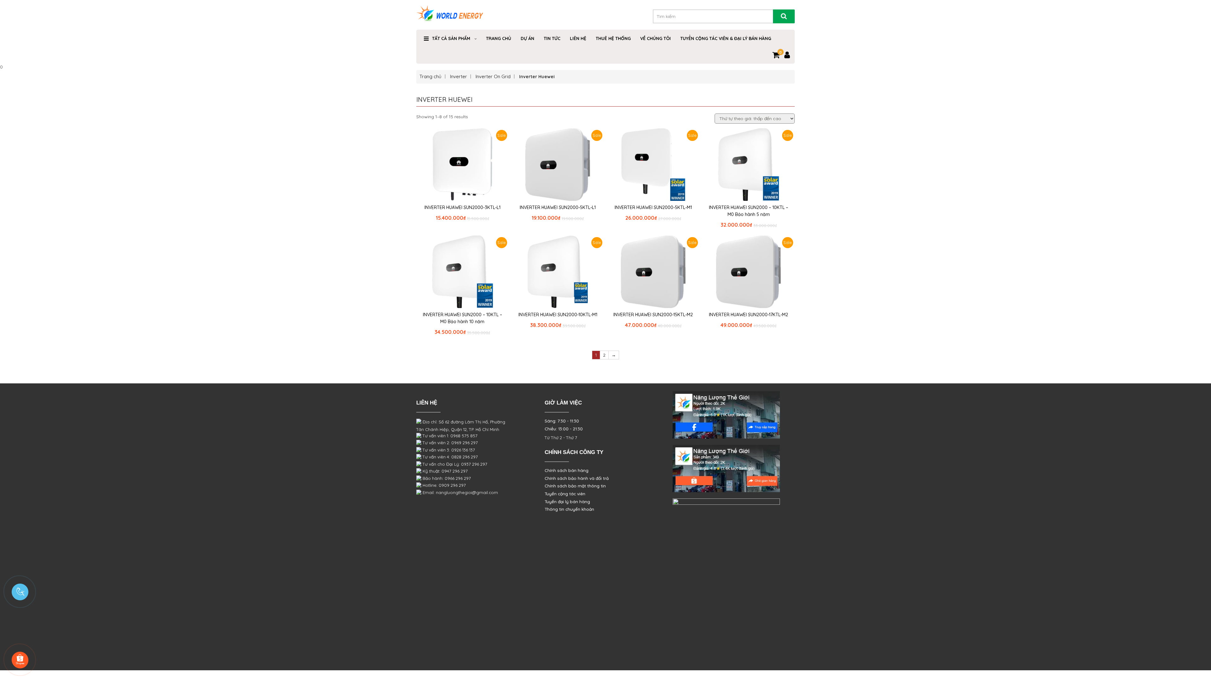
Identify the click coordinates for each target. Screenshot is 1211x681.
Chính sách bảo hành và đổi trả (577, 478)
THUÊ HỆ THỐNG (613, 38)
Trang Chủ (498, 38)
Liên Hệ (578, 38)
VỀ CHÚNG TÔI (655, 38)
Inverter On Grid (493, 76)
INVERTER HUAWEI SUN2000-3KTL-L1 (462, 207)
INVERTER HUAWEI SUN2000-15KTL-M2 (653, 314)
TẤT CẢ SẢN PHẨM (451, 38)
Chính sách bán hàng (566, 470)
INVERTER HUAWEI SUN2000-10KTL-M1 (557, 314)
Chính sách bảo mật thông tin (575, 485)
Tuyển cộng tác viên (565, 493)
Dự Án (527, 38)
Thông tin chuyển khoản (569, 509)
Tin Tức (552, 38)
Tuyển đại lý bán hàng (567, 501)
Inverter (458, 76)
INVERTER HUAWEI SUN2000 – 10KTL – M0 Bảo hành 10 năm (462, 318)
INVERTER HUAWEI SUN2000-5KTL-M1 (653, 207)
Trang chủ (430, 76)
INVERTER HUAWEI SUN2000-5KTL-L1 (558, 207)
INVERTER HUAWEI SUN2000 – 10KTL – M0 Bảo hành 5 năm (748, 211)
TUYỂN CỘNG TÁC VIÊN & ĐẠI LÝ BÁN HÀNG (725, 38)
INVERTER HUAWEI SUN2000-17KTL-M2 (748, 314)
